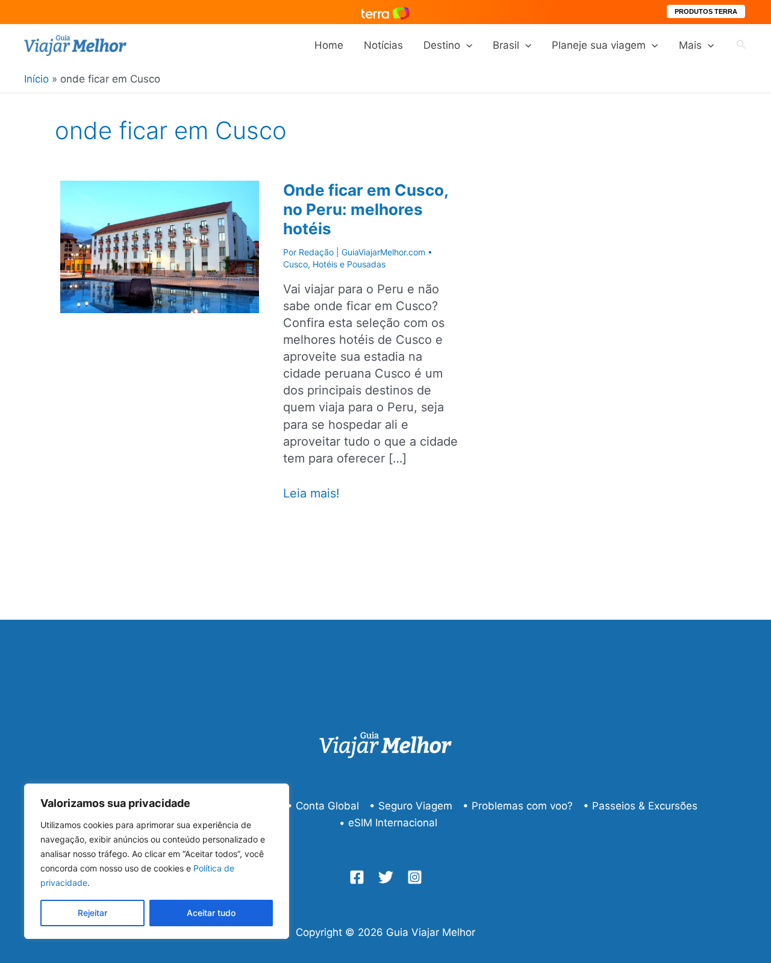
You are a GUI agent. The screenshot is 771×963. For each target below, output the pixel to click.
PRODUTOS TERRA (706, 11)
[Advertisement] (638, 341)
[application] (466, 45)
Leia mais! (311, 493)
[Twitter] (385, 877)
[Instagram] (414, 877)
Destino (441, 45)
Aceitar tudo (211, 913)
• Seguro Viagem (410, 806)
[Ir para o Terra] (385, 12)
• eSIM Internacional (388, 823)
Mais (690, 45)
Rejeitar (92, 913)
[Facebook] (356, 877)
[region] (156, 861)
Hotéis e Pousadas (349, 264)
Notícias (383, 45)
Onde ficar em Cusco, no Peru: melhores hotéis (365, 209)
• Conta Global (323, 806)
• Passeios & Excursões (640, 806)
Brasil (506, 45)
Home (328, 45)
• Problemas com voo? (518, 806)
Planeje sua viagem (599, 45)
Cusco (295, 264)
